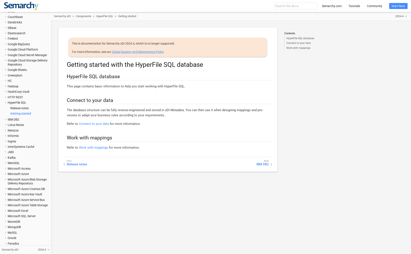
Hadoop (13, 86)
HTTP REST (15, 97)
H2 (10, 80)
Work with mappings (298, 47)
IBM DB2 (13, 119)
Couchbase (15, 17)
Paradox (13, 243)
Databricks (15, 22)
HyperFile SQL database (300, 38)
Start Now (398, 6)
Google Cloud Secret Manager (27, 55)
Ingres (12, 141)
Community (374, 6)
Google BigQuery (19, 44)
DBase (12, 28)
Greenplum (15, 75)
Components (83, 16)
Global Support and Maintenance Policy (138, 52)
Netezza (13, 130)
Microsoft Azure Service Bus (26, 200)
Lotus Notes (16, 125)
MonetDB (14, 221)
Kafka (12, 157)
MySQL (12, 232)
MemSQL (14, 163)
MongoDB (14, 227)
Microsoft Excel (18, 210)
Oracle (12, 238)
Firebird (13, 38)
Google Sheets (17, 70)
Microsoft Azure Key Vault (25, 194)
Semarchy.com (332, 6)
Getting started (20, 113)
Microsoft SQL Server (22, 216)
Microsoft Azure (18, 174)
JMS (11, 152)
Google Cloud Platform (23, 49)
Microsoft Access (19, 168)
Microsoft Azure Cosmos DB (26, 189)
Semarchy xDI (62, 16)
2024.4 (399, 16)
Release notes (19, 108)
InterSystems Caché (21, 146)
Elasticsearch (16, 33)
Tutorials (354, 6)
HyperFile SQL (17, 102)
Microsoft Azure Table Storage (28, 205)
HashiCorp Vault (19, 91)
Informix (13, 135)
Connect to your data (298, 43)
